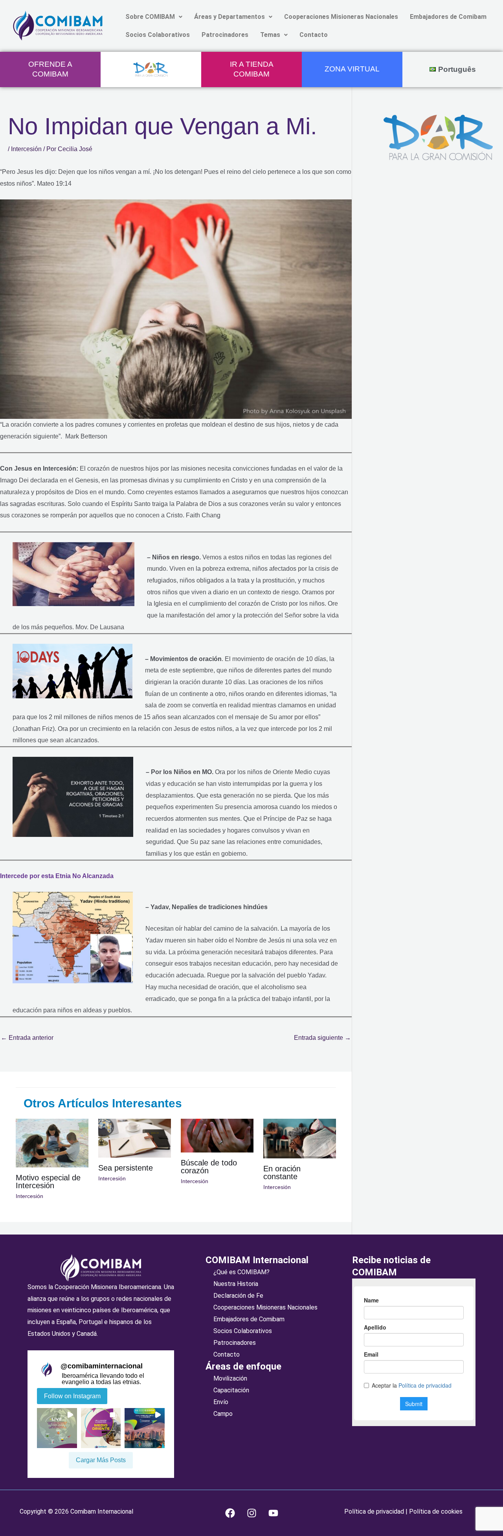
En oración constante (282, 1172)
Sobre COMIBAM (150, 16)
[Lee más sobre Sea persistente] (134, 1137)
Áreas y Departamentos (229, 16)
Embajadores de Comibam (448, 16)
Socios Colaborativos (157, 34)
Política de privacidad (375, 1511)
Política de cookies (435, 1511)
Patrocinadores (225, 34)
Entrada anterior (27, 1037)
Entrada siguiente (322, 1037)
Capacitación (231, 1390)
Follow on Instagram (72, 1396)
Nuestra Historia (235, 1284)
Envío (220, 1402)
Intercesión (26, 149)
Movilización (230, 1378)
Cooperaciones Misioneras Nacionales (341, 16)
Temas (270, 34)
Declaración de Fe (238, 1295)
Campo (223, 1413)
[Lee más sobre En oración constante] (299, 1138)
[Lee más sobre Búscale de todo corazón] (217, 1135)
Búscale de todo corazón (209, 1166)
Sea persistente (125, 1167)
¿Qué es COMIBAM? (241, 1272)
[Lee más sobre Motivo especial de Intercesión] (52, 1142)
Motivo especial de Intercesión (48, 1181)
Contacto (313, 34)
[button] (153, 17)
